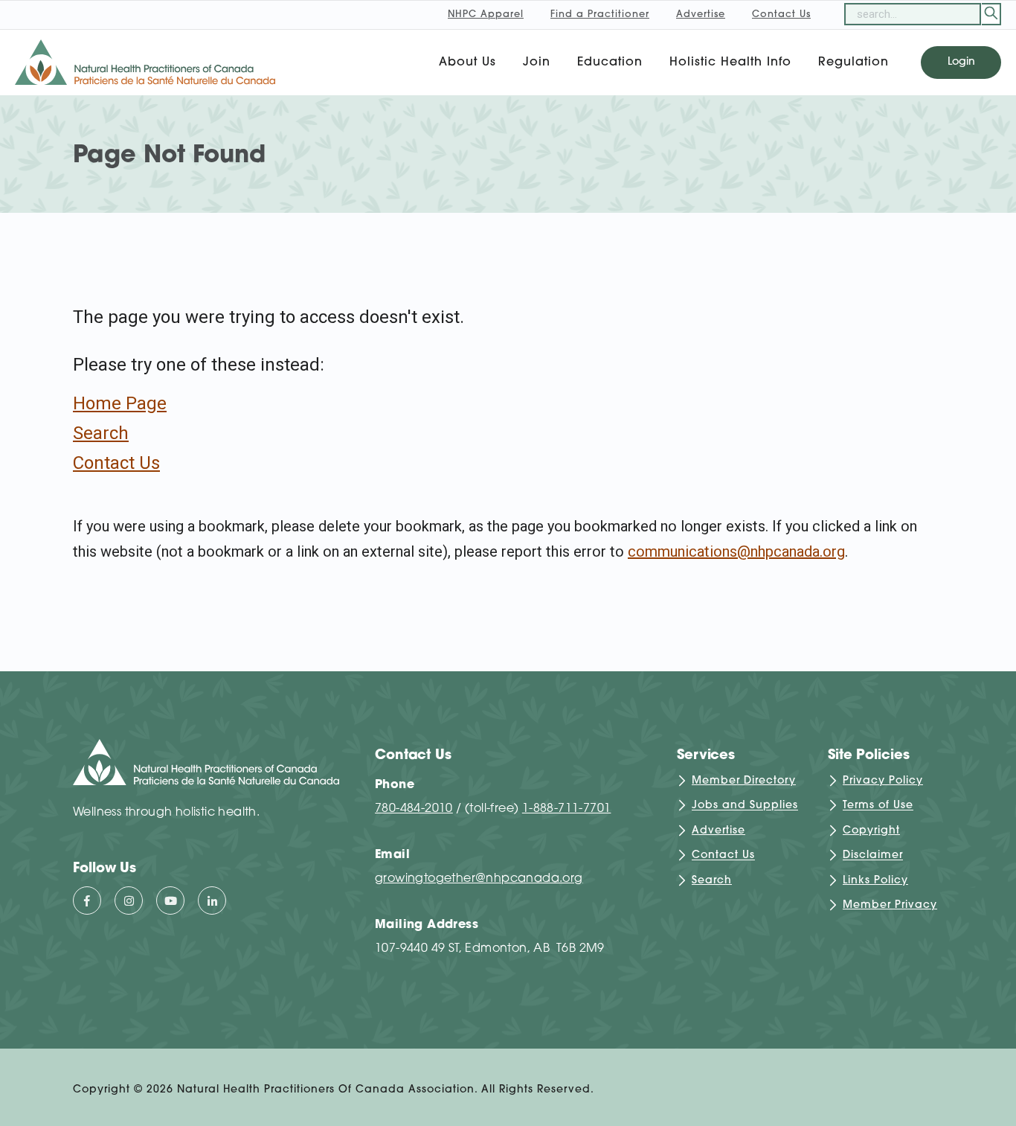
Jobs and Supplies (745, 806)
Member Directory (744, 781)
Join (536, 62)
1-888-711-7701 (566, 809)
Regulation (853, 62)
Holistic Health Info (730, 62)
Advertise (718, 830)
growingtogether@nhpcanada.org (479, 879)
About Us (467, 62)
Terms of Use (878, 806)
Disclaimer (873, 856)
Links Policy (875, 880)
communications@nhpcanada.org (736, 551)
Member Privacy (890, 905)
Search (101, 433)
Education (610, 62)
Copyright (871, 830)
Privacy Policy (883, 781)
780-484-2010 (414, 809)
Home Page (120, 403)
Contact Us (116, 462)
